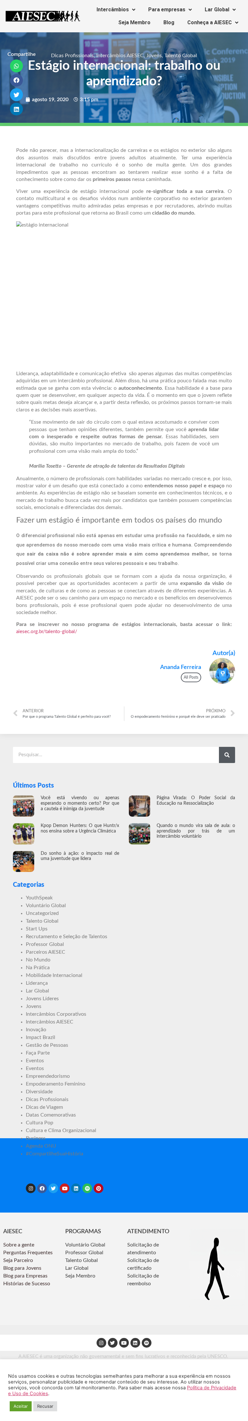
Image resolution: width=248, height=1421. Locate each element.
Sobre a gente (19, 1244)
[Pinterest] (98, 1188)
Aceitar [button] (21, 1406)
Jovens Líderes (42, 998)
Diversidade (39, 1091)
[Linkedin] (76, 1188)
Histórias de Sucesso (27, 1283)
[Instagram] (31, 1188)
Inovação (36, 1029)
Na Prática (38, 967)
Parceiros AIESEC (45, 952)
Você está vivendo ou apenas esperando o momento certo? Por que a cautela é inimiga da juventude (80, 803)
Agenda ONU (41, 1146)
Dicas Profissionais (72, 55)
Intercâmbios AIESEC (120, 55)
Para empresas (166, 9)
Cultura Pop (39, 1122)
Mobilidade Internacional (54, 975)
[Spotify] (87, 1188)
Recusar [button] (45, 1406)
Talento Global (180, 55)
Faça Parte (38, 1052)
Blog (168, 22)
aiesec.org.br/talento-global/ (46, 631)
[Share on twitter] (16, 94)
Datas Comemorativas (51, 1115)
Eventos (35, 1060)
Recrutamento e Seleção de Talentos (66, 936)
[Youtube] (64, 1188)
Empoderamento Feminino (55, 1084)
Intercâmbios (113, 9)
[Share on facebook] (16, 80)
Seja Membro (134, 22)
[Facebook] (42, 1188)
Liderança (37, 983)
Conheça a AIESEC (209, 22)
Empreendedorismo (48, 1076)
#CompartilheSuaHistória (54, 1153)
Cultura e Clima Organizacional (61, 1130)
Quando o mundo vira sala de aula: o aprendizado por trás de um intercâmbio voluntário (196, 831)
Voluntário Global (46, 905)
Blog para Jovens (22, 1268)
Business (36, 1138)
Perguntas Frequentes (28, 1252)
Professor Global (45, 944)
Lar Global (217, 9)
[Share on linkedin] (16, 109)
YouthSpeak (39, 897)
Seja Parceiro (18, 1260)
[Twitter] (53, 1188)
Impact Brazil (40, 1037)
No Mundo (38, 959)
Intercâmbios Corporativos (56, 1014)
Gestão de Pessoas (47, 1045)
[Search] (227, 755)
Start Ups (36, 928)
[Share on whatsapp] (16, 65)
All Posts (191, 677)
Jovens (154, 55)
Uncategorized (42, 913)
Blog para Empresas (25, 1275)
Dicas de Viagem (44, 1107)
